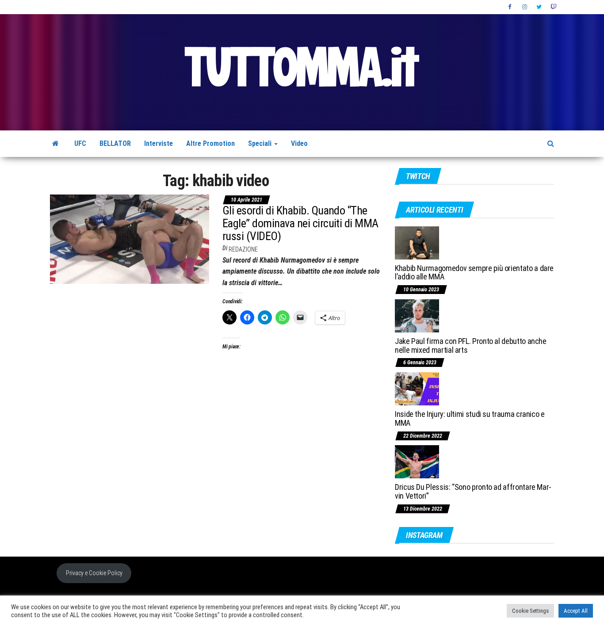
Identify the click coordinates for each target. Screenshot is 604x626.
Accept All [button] (576, 610)
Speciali (260, 143)
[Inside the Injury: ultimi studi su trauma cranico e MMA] (417, 388)
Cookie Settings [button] (530, 610)
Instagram (525, 7)
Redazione (243, 249)
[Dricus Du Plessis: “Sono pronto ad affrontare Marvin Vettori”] (417, 461)
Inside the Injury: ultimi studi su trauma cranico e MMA (470, 418)
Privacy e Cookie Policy (94, 572)
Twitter (539, 7)
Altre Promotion (210, 143)
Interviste (158, 143)
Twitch (553, 7)
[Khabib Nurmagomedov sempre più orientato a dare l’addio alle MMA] (417, 242)
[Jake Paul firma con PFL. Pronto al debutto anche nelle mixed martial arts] (417, 315)
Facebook (511, 7)
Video (299, 143)
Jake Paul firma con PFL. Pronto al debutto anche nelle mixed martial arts (471, 345)
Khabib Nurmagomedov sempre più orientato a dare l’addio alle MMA (474, 272)
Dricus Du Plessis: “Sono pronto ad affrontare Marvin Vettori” (473, 491)
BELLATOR (115, 143)
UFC (80, 143)
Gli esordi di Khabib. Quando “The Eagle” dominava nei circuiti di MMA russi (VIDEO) (300, 223)
